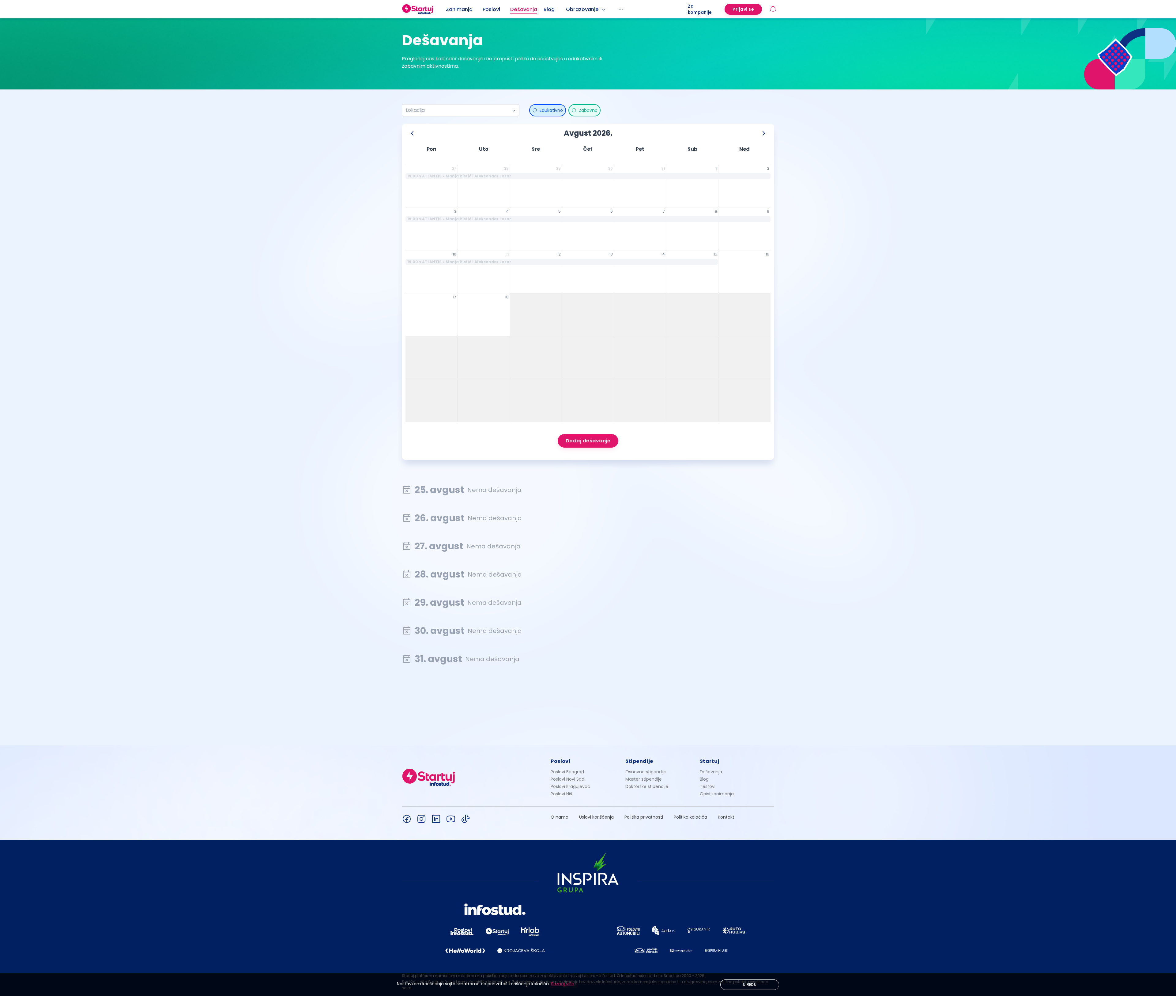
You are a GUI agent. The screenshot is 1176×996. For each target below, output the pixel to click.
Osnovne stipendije (645, 772)
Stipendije (639, 761)
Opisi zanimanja (717, 794)
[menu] (567, 9)
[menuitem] (464, 9)
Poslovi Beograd (567, 772)
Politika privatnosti (643, 817)
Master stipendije (643, 779)
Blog (549, 9)
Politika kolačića (690, 817)
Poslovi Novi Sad (567, 779)
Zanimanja (459, 9)
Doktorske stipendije (646, 786)
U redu (749, 984)
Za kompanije (700, 9)
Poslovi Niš (561, 794)
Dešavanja (711, 772)
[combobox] (458, 110)
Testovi (707, 786)
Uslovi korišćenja (596, 817)
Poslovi (491, 9)
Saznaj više (562, 984)
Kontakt (726, 817)
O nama (559, 817)
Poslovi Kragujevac (570, 786)
